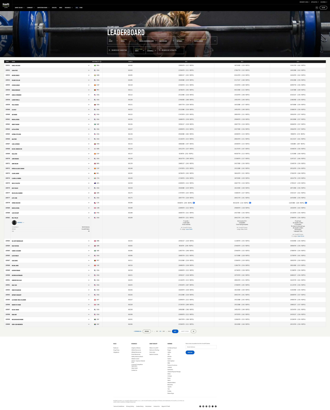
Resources (68, 7)
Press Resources (135, 354)
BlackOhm (170, 384)
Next (175, 331)
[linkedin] (212, 406)
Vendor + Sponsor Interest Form (138, 361)
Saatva (169, 358)
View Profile (19, 222)
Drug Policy (116, 350)
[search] (317, 7)
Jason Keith (189, 229)
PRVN (169, 374)
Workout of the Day (154, 350)
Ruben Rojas (171, 393)
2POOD (169, 356)
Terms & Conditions (118, 406)
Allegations (116, 352)
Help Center (134, 368)
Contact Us (134, 370)
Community (30, 7)
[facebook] (200, 406)
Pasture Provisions (172, 365)
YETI (169, 354)
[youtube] (209, 406)
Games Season (19, 7)
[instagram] (206, 406)
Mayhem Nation (171, 382)
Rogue (169, 350)
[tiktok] (216, 406)
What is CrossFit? (154, 348)
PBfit (169, 363)
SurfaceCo (170, 369)
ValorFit (169, 386)
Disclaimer (148, 406)
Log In (323, 7)
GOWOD (170, 367)
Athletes (54, 7)
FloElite (169, 391)
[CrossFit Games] (6, 5)
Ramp (169, 378)
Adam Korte (301, 236)
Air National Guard (172, 348)
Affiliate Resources (136, 352)
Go (193, 331)
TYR (168, 389)
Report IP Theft (166, 406)
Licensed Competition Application (137, 365)
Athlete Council (135, 358)
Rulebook (115, 348)
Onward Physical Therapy (174, 371)
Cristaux (170, 376)
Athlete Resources (136, 350)
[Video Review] (194, 203)
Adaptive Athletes (136, 348)
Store (79, 7)
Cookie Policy (139, 406)
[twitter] (203, 406)
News (60, 7)
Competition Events (42, 7)
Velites (169, 352)
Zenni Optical (171, 361)
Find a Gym (152, 352)
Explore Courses (154, 354)
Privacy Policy (130, 406)
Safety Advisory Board (137, 356)
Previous (147, 331)
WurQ (169, 380)
